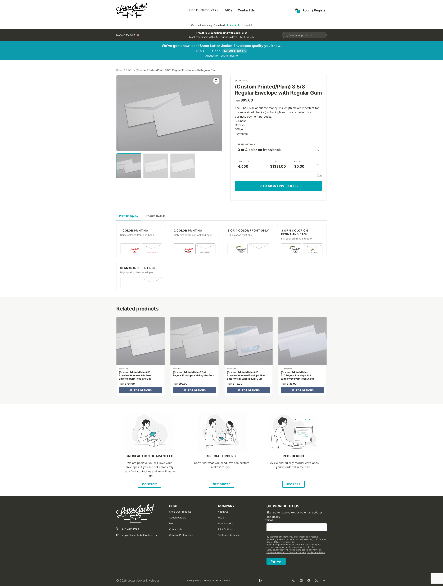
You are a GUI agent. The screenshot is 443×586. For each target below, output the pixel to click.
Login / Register (315, 10)
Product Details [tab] (155, 216)
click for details (246, 37)
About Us (223, 511)
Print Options (246, 144)
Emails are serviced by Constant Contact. (286, 552)
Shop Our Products (202, 10)
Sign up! (276, 561)
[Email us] (301, 580)
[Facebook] (308, 580)
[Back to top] (324, 580)
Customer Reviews (228, 535)
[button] (216, 81)
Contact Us (246, 10)
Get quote (221, 484)
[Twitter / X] (316, 580)
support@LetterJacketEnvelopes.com (140, 535)
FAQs (228, 10)
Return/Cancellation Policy (217, 580)
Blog (171, 523)
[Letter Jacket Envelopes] (131, 10)
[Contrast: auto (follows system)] (260, 580)
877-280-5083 (130, 528)
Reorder (293, 484)
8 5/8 (129, 70)
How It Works (225, 523)
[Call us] (293, 580)
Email (269, 520)
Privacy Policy (194, 580)
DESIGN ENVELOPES (280, 186)
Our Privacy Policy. (316, 552)
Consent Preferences (181, 535)
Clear (319, 175)
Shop (119, 70)
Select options (140, 390)
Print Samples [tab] (128, 216)
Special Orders (177, 517)
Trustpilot (246, 25)
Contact (149, 484)
